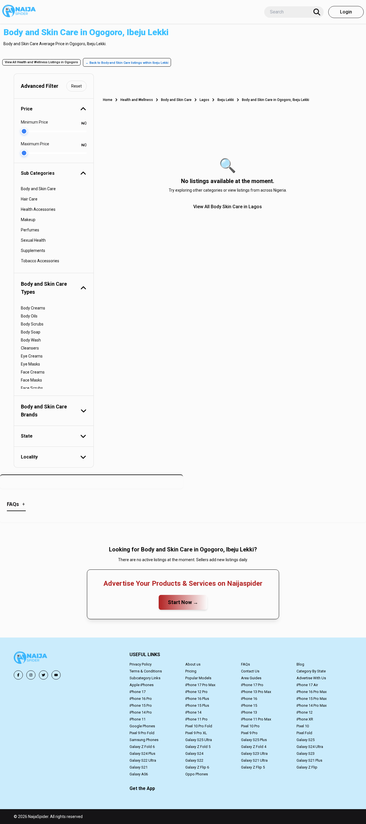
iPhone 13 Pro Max (256, 692)
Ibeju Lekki (225, 100)
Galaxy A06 (139, 774)
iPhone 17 (138, 692)
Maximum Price (35, 144)
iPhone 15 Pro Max (312, 698)
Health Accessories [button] (38, 209)
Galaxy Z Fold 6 (142, 746)
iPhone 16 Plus (197, 698)
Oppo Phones (196, 774)
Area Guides (251, 678)
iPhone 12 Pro (196, 692)
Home (107, 100)
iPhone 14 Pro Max (312, 705)
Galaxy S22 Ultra (143, 760)
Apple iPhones (142, 685)
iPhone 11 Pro (196, 719)
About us (192, 664)
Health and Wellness (136, 100)
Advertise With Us (311, 678)
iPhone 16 (249, 698)
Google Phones (142, 726)
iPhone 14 (193, 712)
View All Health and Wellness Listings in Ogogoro (41, 62)
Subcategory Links (145, 678)
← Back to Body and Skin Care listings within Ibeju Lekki (126, 63)
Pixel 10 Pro (250, 726)
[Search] (316, 12)
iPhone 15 (249, 705)
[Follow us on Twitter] (43, 675)
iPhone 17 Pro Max (200, 685)
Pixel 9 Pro (249, 733)
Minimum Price (34, 122)
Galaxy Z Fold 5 (197, 746)
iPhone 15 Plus (197, 705)
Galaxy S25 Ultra (198, 740)
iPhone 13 (249, 712)
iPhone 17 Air (307, 685)
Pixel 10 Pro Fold (198, 726)
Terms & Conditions (146, 671)
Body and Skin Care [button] (38, 188)
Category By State (311, 671)
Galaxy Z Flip (307, 767)
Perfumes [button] (30, 230)
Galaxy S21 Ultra (254, 760)
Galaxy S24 (194, 753)
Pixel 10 (303, 726)
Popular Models (198, 678)
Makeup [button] (28, 219)
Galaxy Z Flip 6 (197, 767)
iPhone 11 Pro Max (256, 719)
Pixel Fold (304, 733)
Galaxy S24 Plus (142, 753)
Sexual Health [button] (33, 240)
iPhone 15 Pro (141, 705)
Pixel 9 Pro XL (196, 733)
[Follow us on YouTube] (56, 675)
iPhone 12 (305, 712)
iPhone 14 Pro (141, 712)
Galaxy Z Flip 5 (253, 767)
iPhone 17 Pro (252, 685)
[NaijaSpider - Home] (31, 658)
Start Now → (183, 602)
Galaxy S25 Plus (254, 740)
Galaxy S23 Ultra (254, 753)
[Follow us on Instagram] (30, 675)
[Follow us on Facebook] (18, 675)
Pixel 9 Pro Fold (142, 733)
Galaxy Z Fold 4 (253, 746)
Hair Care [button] (29, 199)
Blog (300, 664)
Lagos (204, 100)
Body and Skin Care (176, 100)
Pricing (190, 671)
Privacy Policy (141, 664)
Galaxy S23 (306, 753)
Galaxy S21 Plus (309, 760)
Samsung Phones (144, 740)
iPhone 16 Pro (141, 698)
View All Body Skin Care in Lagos (227, 206)
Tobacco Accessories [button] (40, 261)
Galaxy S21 (139, 767)
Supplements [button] (33, 250)
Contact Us (250, 671)
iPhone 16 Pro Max (312, 692)
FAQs (245, 664)
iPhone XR (305, 719)
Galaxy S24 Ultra (310, 746)
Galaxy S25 (306, 740)
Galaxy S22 (194, 760)
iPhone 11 (138, 719)
